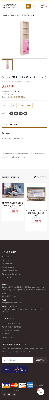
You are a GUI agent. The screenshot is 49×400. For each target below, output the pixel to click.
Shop (12, 15)
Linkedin (14, 394)
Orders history (8, 267)
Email (25, 113)
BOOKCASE (15, 97)
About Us (6, 257)
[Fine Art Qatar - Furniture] (9, 6)
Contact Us (6, 260)
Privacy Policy (7, 277)
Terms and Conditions (11, 274)
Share (4, 113)
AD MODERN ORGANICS (11, 327)
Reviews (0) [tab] (11, 124)
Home (5, 15)
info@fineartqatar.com (11, 302)
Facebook (11, 113)
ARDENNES (6, 334)
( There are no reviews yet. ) (23, 81)
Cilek (23, 97)
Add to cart (26, 105)
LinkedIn (21, 113)
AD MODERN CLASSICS (11, 323)
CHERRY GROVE (8, 337)
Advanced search (9, 270)
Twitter (16, 113)
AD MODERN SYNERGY (11, 330)
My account (7, 264)
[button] (35, 177)
